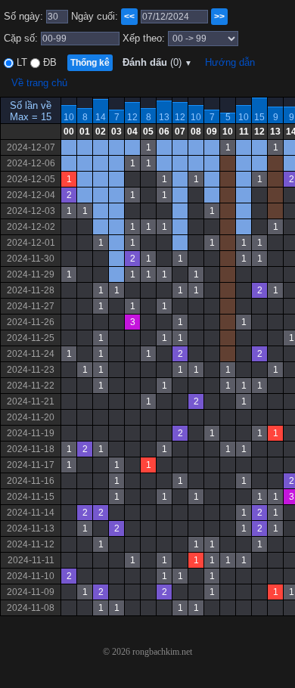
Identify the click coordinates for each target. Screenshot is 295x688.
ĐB (48, 62)
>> (219, 16)
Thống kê (90, 62)
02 (100, 131)
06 (164, 131)
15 (259, 117)
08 (196, 131)
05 (148, 131)
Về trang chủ (39, 82)
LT (20, 62)
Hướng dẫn (230, 62)
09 (211, 131)
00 (69, 131)
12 (132, 117)
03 (116, 131)
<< (129, 16)
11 (244, 131)
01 (84, 131)
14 (100, 117)
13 (164, 117)
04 (132, 131)
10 (69, 117)
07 (180, 131)
